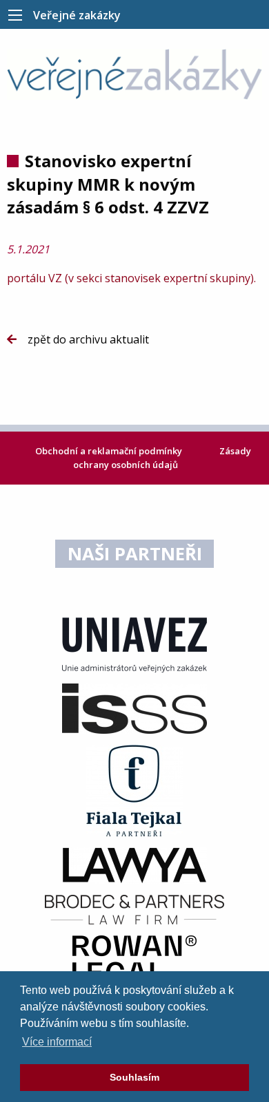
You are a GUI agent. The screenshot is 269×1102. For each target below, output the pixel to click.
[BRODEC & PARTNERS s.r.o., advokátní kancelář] (134, 908)
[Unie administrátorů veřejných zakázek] (134, 643)
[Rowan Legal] (134, 958)
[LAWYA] (134, 864)
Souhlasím (134, 1077)
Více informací (57, 1042)
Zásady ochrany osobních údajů (162, 457)
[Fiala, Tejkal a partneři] (134, 789)
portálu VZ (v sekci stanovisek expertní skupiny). (133, 278)
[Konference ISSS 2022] (134, 707)
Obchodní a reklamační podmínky (109, 451)
